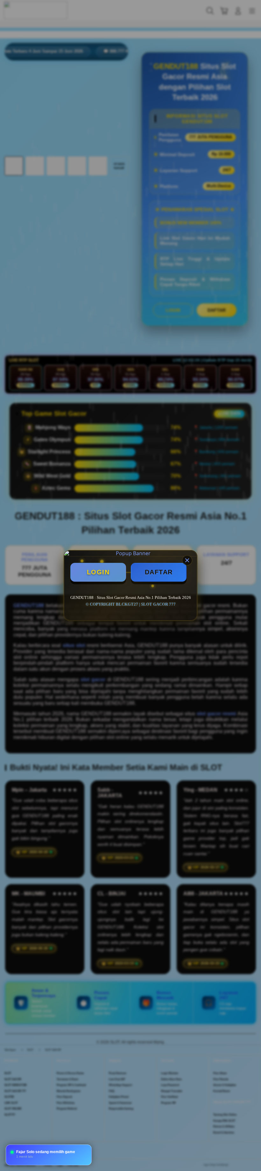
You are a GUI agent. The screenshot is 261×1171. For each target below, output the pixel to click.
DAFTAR (159, 572)
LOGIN (98, 572)
